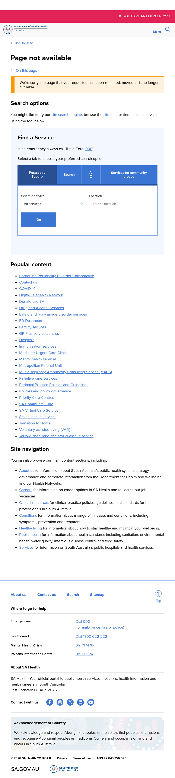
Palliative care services (38, 378)
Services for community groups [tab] (129, 175)
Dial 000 (83, 621)
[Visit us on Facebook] (49, 702)
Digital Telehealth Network (41, 295)
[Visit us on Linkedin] (80, 702)
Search (73, 594)
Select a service (33, 196)
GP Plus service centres (39, 333)
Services (26, 547)
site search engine (66, 114)
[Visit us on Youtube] (90, 702)
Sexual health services (37, 416)
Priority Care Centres (36, 397)
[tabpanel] (88, 214)
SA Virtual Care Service (38, 410)
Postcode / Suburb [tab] (37, 175)
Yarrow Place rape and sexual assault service (56, 436)
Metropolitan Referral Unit (40, 365)
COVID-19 (27, 288)
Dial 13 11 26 (84, 654)
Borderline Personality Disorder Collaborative (56, 275)
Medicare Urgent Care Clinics (43, 352)
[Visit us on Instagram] (60, 702)
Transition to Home (35, 423)
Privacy (62, 758)
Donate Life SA (31, 301)
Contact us (28, 282)
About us (26, 470)
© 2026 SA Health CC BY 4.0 (31, 758)
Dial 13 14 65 (85, 645)
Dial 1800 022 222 (91, 636)
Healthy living (30, 528)
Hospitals (26, 340)
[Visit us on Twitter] (70, 702)
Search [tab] (69, 175)
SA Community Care (36, 404)
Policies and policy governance (45, 391)
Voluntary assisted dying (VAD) (44, 429)
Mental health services (38, 359)
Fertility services (32, 327)
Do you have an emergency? (143, 16)
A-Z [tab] (91, 175)
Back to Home (24, 43)
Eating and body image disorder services (53, 314)
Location (95, 196)
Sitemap (97, 594)
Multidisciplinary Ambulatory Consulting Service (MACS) (65, 372)
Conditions (28, 515)
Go (38, 220)
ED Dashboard (31, 320)
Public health (30, 534)
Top (158, 601)
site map (111, 114)
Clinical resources (34, 502)
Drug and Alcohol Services (41, 308)
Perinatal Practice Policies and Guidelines (53, 384)
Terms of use (82, 758)
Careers (25, 489)
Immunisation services (37, 346)
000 (88, 148)
